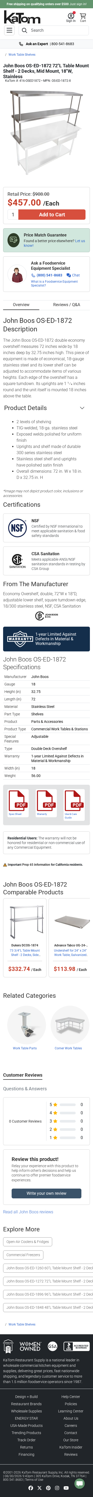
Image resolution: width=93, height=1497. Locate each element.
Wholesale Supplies (26, 1411)
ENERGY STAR (26, 1418)
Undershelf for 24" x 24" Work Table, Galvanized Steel (70, 955)
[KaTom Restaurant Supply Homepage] (22, 16)
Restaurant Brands (26, 1404)
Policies (71, 1404)
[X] (39, 1488)
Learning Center (70, 1411)
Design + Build (26, 1397)
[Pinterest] (48, 1488)
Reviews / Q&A (66, 304)
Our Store (70, 1440)
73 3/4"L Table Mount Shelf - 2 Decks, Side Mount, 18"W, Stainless (25, 955)
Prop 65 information (36, 864)
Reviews (71, 1454)
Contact (70, 1433)
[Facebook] (30, 1488)
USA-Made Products (26, 1426)
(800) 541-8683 (49, 275)
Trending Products (26, 1433)
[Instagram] (57, 1488)
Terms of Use (34, 1480)
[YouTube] (66, 1488)
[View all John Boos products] (46, 616)
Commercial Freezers (23, 1255)
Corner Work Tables (68, 1048)
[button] (71, 18)
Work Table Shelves (22, 54)
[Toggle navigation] (9, 30)
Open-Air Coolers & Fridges (27, 1242)
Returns (26, 1447)
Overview (21, 304)
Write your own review (46, 1193)
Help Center (70, 1397)
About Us (71, 1418)
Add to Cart (52, 214)
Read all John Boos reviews (28, 1211)
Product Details (25, 408)
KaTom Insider (70, 1447)
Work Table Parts (25, 1048)
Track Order (26, 1440)
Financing (26, 1454)
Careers (71, 1426)
